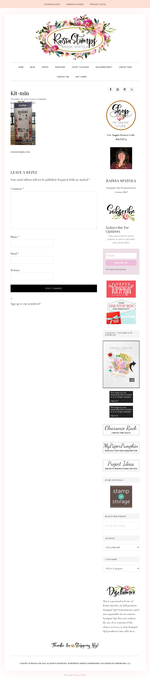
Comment (17, 189)
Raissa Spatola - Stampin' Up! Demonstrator (75, 37)
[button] (93, 74)
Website (15, 270)
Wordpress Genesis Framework (83, 663)
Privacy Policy (79, 674)
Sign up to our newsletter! (25, 304)
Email (15, 253)
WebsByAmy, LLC (123, 663)
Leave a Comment (37, 99)
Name (15, 237)
